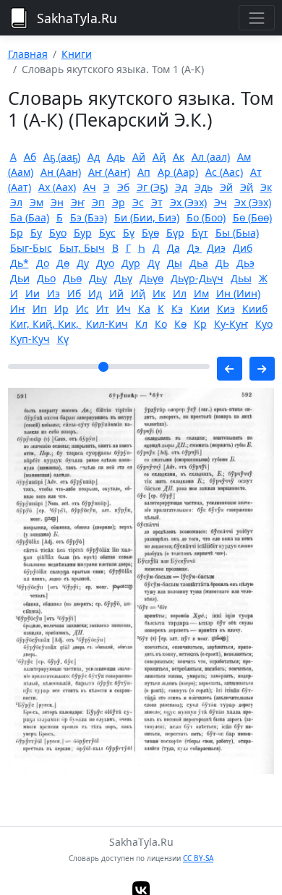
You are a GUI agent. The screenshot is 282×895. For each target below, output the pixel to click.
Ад (93, 157)
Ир (61, 308)
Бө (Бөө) (252, 217)
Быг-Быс (31, 248)
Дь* (19, 263)
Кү (63, 339)
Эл (16, 202)
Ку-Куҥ (231, 324)
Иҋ (138, 293)
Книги (76, 54)
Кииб (255, 308)
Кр (200, 324)
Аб (30, 157)
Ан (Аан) (60, 172)
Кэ (177, 308)
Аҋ (159, 157)
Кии (200, 308)
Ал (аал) (211, 157)
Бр (16, 232)
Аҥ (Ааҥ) (109, 172)
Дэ (194, 248)
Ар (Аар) (178, 172)
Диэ (216, 248)
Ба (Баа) (29, 217)
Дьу (98, 278)
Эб (123, 187)
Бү (128, 232)
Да (173, 248)
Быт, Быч (82, 248)
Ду (83, 263)
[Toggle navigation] (256, 17)
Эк (266, 187)
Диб (242, 248)
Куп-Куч (30, 339)
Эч (220, 202)
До (42, 263)
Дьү (123, 278)
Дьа (198, 263)
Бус (107, 232)
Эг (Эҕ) (152, 187)
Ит (102, 308)
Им (201, 293)
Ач (89, 187)
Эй (226, 187)
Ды (174, 263)
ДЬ (222, 263)
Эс (138, 202)
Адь (116, 157)
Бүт (200, 232)
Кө (180, 324)
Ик (159, 293)
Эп (98, 202)
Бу (36, 232)
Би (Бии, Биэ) (146, 217)
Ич (123, 308)
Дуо (105, 263)
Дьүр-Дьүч (197, 278)
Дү (154, 263)
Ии (32, 293)
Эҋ (246, 187)
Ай (138, 157)
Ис (82, 308)
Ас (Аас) (224, 172)
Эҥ (78, 202)
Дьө (72, 278)
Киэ (226, 308)
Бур (83, 232)
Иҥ (17, 308)
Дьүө (151, 278)
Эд (181, 187)
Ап (143, 172)
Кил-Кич (107, 324)
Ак (178, 157)
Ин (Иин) (238, 293)
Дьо (46, 278)
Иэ (53, 293)
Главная (28, 54)
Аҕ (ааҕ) (61, 157)
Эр (118, 202)
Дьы (241, 278)
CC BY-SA (198, 858)
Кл (141, 324)
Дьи (20, 278)
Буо (58, 232)
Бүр (175, 232)
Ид (95, 293)
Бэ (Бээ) (88, 217)
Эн (57, 202)
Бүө (150, 232)
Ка (144, 308)
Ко (161, 324)
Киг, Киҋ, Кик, (46, 324)
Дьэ (245, 263)
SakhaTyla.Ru (77, 18)
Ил (180, 293)
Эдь (204, 187)
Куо (264, 324)
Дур (130, 263)
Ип (40, 308)
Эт (157, 202)
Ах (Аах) (57, 187)
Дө (62, 263)
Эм (36, 202)
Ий (116, 293)
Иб (74, 293)
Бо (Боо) (206, 217)
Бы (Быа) (237, 232)
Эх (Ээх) (188, 202)
